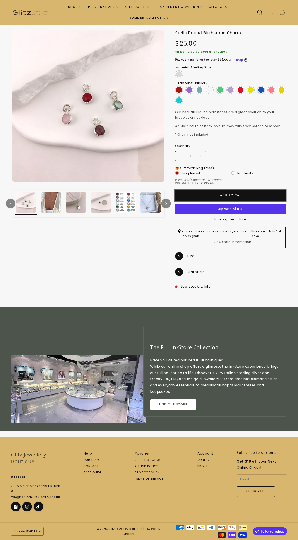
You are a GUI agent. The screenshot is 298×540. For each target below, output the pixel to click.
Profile (203, 466)
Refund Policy (146, 466)
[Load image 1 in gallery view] (26, 203)
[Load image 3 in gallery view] (76, 203)
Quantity (182, 146)
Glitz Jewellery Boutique (125, 529)
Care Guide (92, 472)
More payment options (230, 219)
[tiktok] (38, 506)
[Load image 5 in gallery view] (125, 203)
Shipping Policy (148, 460)
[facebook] (16, 506)
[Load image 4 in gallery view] (100, 203)
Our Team (91, 460)
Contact (91, 466)
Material (194, 67)
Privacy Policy (147, 472)
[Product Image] (88, 106)
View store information (232, 242)
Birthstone (191, 83)
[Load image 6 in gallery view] (150, 203)
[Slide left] (10, 203)
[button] (75, 7)
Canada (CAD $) (25, 531)
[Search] (259, 12)
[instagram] (27, 506)
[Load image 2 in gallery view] (50, 203)
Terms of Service (149, 479)
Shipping (182, 51)
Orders (203, 460)
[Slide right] (166, 203)
